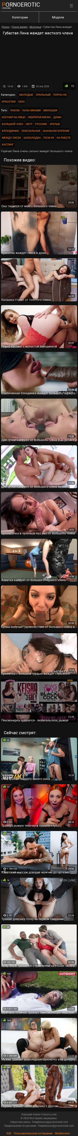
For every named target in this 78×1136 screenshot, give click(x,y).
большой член (12, 124)
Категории (20, 17)
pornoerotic (21, 4)
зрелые (55, 124)
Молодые (26, 94)
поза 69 (48, 137)
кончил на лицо (13, 117)
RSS (8, 1133)
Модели (58, 17)
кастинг (8, 144)
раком (15, 110)
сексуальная (30, 131)
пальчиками (31, 110)
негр (29, 124)
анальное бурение (56, 131)
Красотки (9, 101)
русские (41, 124)
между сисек (11, 137)
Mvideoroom (62, 1133)
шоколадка (32, 137)
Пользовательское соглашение (33, 1133)
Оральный (43, 94)
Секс (21, 101)
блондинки (10, 131)
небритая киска (39, 117)
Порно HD (60, 94)
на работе (64, 137)
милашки (50, 110)
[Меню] (71, 5)
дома (57, 117)
